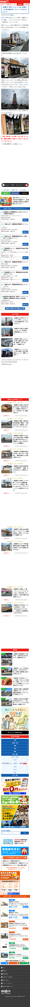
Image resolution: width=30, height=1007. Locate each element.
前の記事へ (6, 190)
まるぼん (10, 364)
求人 (15, 4)
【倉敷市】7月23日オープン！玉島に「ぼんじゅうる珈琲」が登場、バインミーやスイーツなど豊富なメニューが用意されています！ (21, 681)
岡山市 (15, 763)
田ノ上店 (14, 361)
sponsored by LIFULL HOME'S (20, 896)
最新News (9, 4)
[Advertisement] (15, 382)
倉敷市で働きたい (9, 208)
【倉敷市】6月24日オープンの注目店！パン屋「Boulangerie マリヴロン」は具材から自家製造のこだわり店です (20, 608)
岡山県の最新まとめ (7, 763)
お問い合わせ (5, 980)
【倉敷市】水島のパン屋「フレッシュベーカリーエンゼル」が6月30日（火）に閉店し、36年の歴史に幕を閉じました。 (21, 592)
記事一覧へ (15, 190)
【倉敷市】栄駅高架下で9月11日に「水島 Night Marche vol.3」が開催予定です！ (20, 655)
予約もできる (23, 84)
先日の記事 (4, 17)
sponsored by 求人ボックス (20, 208)
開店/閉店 (20, 4)
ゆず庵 (10, 361)
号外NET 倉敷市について (8, 986)
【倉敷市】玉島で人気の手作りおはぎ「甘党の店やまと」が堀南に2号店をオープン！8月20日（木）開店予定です (20, 408)
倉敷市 (23, 763)
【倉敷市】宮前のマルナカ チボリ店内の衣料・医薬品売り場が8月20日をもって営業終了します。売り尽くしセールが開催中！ (20, 439)
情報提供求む (5, 973)
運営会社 (4, 970)
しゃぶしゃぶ (4, 361)
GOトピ (3, 4)
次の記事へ (23, 190)
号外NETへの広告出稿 (7, 977)
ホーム (4, 967)
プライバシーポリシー (7, 983)
